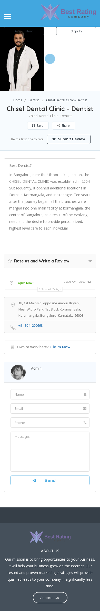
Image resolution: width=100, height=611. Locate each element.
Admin (36, 368)
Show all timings (51, 289)
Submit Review (71, 139)
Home (17, 100)
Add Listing (24, 31)
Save (39, 125)
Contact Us (49, 597)
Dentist (33, 100)
